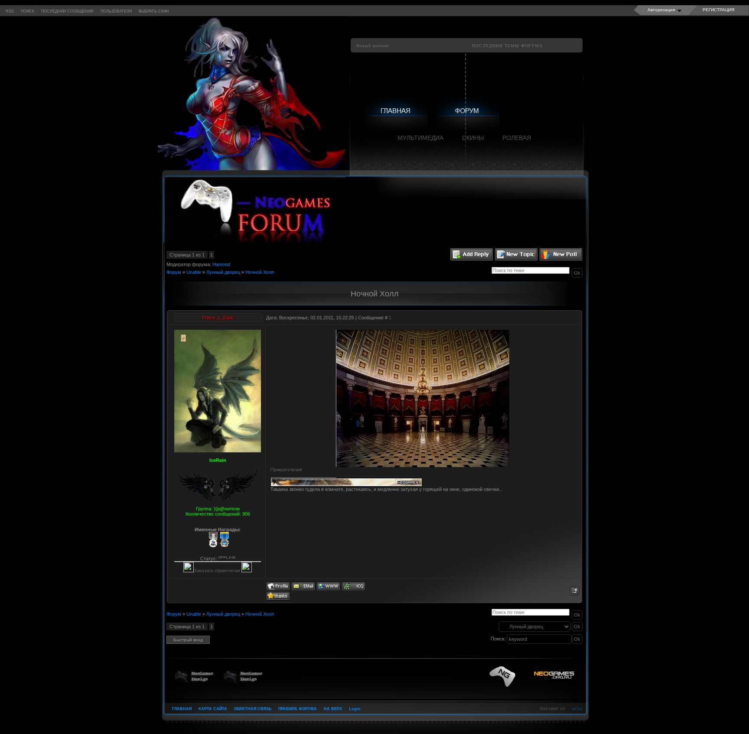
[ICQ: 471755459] (353, 586)
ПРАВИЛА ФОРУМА (297, 709)
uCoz (577, 709)
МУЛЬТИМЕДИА (420, 137)
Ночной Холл (259, 272)
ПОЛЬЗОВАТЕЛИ (116, 11)
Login (355, 709)
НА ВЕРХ (333, 709)
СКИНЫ (473, 137)
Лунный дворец (223, 272)
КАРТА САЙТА (213, 709)
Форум (173, 272)
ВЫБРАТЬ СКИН (154, 11)
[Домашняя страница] (328, 586)
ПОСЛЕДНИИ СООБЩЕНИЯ (67, 11)
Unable (193, 272)
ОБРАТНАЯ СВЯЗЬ (252, 709)
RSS (10, 11)
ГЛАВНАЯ (182, 709)
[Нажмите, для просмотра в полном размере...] (422, 465)
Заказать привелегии (217, 570)
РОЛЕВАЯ (516, 137)
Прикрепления (286, 469)
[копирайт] (533, 676)
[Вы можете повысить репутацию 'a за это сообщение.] (278, 595)
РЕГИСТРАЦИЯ (718, 9)
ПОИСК (27, 11)
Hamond (221, 264)
